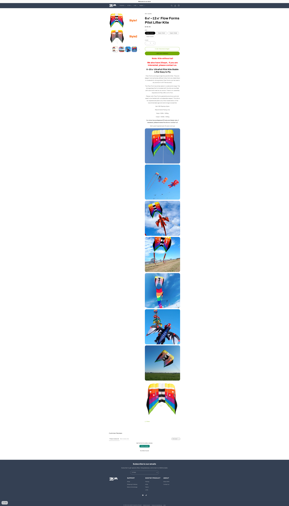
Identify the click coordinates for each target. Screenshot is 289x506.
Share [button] (148, 421)
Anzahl (146, 40)
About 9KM (166, 481)
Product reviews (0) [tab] (114, 438)
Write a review (144, 446)
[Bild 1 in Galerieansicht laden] (115, 49)
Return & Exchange (132, 487)
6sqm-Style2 (151, 37)
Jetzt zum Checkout (162, 53)
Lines (146, 489)
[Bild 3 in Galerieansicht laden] (128, 49)
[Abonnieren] (157, 472)
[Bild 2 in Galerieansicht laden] (121, 49)
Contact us (166, 484)
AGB (164, 505)
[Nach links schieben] (110, 49)
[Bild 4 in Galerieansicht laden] (134, 49)
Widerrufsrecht (146, 505)
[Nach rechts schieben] (139, 49)
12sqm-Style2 (173, 33)
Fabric (147, 487)
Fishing (147, 481)
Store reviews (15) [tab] (124, 438)
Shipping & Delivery (132, 484)
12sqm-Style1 (161, 33)
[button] (122, 5)
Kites (146, 484)
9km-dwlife (129, 505)
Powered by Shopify (137, 505)
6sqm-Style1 (150, 33)
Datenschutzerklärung (157, 505)
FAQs (128, 481)
